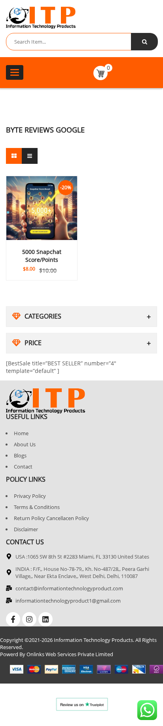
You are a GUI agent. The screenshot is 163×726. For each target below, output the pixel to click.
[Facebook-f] (13, 619)
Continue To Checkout (42, 263)
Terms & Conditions (37, 507)
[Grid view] (14, 156)
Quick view (42, 254)
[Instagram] (29, 619)
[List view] (30, 156)
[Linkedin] (45, 619)
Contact (23, 466)
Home (21, 433)
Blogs (20, 455)
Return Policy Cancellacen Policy (51, 518)
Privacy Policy (30, 495)
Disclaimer (26, 529)
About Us (25, 444)
